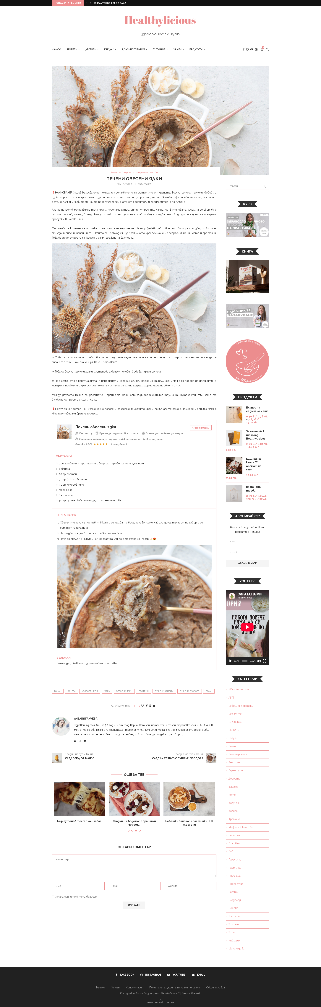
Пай (230, 851)
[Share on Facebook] (146, 705)
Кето (232, 794)
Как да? (109, 49)
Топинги (233, 924)
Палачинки (234, 859)
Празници (234, 875)
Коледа (233, 810)
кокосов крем (90, 691)
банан (57, 691)
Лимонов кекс (79, 821)
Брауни (232, 738)
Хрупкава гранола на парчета (134, 821)
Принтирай (202, 428)
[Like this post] (142, 705)
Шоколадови (236, 948)
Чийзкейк (234, 940)
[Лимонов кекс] (79, 799)
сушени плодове (189, 691)
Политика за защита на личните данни (174, 987)
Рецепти (72, 49)
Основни (234, 843)
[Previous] (86, 3)
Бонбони (233, 729)
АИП (231, 697)
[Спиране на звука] (259, 661)
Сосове (233, 908)
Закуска (233, 786)
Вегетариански (238, 754)
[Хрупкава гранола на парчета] (134, 799)
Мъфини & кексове (240, 827)
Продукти (195, 49)
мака (107, 691)
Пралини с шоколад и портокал (189, 821)
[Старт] (230, 661)
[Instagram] (247, 49)
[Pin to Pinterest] (150, 705)
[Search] (267, 49)
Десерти (90, 49)
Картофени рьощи (105, 3)
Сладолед (234, 900)
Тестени (234, 916)
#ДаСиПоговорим (133, 49)
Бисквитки (235, 721)
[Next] (90, 3)
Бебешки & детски (240, 705)
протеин (144, 691)
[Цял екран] (265, 661)
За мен (177, 49)
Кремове (234, 819)
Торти (232, 932)
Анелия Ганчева (85, 718)
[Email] (256, 49)
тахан (209, 691)
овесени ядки (124, 691)
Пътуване (159, 49)
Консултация (134, 987)
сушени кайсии (164, 691)
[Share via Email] (154, 705)
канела (71, 691)
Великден (234, 762)
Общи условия (215, 987)
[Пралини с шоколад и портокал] (189, 799)
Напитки (234, 835)
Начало (56, 49)
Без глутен (235, 713)
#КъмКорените (238, 689)
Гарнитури (235, 770)
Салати (233, 891)
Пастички (234, 867)
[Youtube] (251, 49)
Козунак (233, 802)
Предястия (235, 883)
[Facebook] (243, 49)
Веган (232, 746)
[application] (247, 627)
